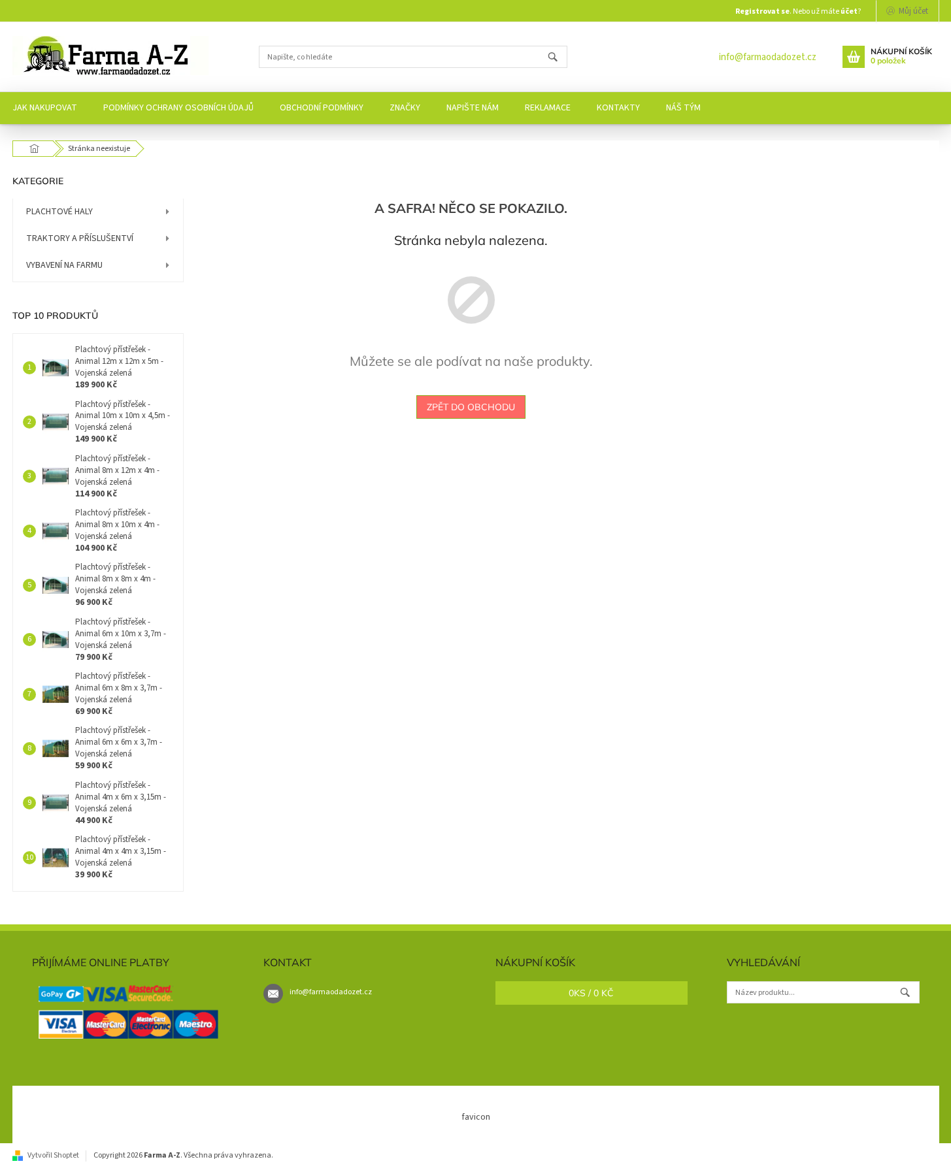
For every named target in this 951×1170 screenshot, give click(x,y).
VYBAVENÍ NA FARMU (64, 265)
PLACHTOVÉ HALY (59, 211)
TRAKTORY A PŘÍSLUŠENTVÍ (79, 238)
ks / (591, 993)
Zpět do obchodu (471, 407)
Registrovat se (762, 11)
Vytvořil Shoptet (53, 1155)
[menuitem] (178, 108)
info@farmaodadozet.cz (767, 57)
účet (849, 11)
